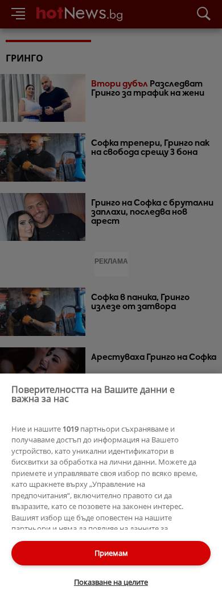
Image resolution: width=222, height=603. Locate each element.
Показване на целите (111, 582)
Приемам (111, 553)
